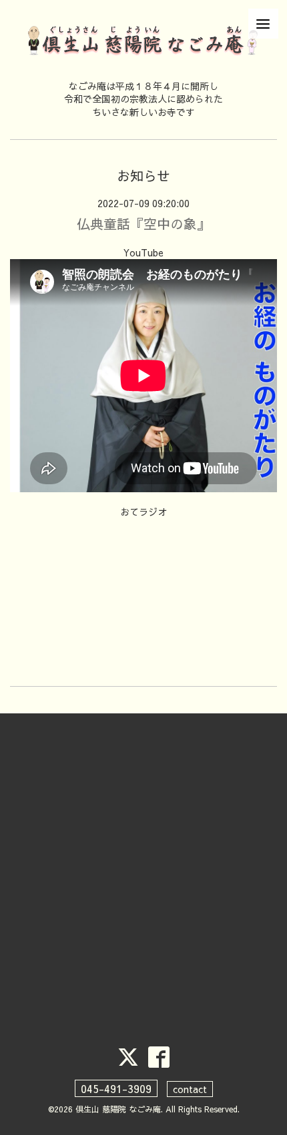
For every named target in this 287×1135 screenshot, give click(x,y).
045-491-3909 (116, 1088)
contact (190, 1089)
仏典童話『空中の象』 (143, 223)
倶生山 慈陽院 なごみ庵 (118, 1109)
